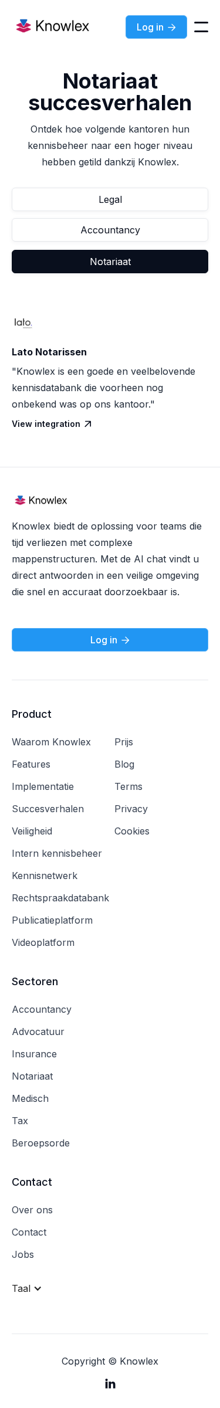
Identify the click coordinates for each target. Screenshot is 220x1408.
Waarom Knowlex (51, 742)
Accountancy (110, 230)
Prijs (123, 742)
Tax (20, 1120)
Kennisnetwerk (44, 875)
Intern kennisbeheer (57, 853)
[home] (53, 27)
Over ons (32, 1210)
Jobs (23, 1254)
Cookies (132, 831)
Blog (124, 764)
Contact (29, 1232)
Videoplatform (43, 942)
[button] (201, 27)
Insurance (34, 1054)
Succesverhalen (48, 808)
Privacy (131, 808)
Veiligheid (32, 831)
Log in (156, 27)
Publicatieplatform (52, 920)
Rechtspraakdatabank (60, 898)
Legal (110, 199)
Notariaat (110, 261)
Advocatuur (38, 1031)
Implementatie (43, 786)
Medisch (30, 1098)
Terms (128, 786)
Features (31, 764)
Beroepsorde (41, 1143)
